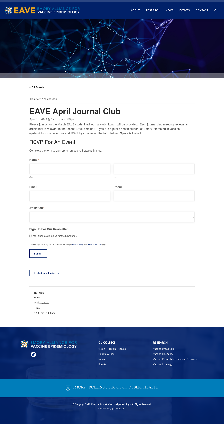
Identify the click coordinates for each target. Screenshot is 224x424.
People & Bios (106, 354)
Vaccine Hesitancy (163, 354)
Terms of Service (94, 244)
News (101, 359)
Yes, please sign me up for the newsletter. (54, 235)
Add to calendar (46, 273)
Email (34, 187)
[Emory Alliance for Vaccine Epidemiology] (42, 10)
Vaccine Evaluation (163, 349)
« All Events (36, 87)
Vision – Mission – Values (112, 349)
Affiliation (36, 208)
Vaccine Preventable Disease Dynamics (175, 359)
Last (115, 177)
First (31, 177)
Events (102, 364)
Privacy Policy (77, 244)
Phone (118, 187)
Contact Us (119, 408)
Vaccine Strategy (162, 364)
